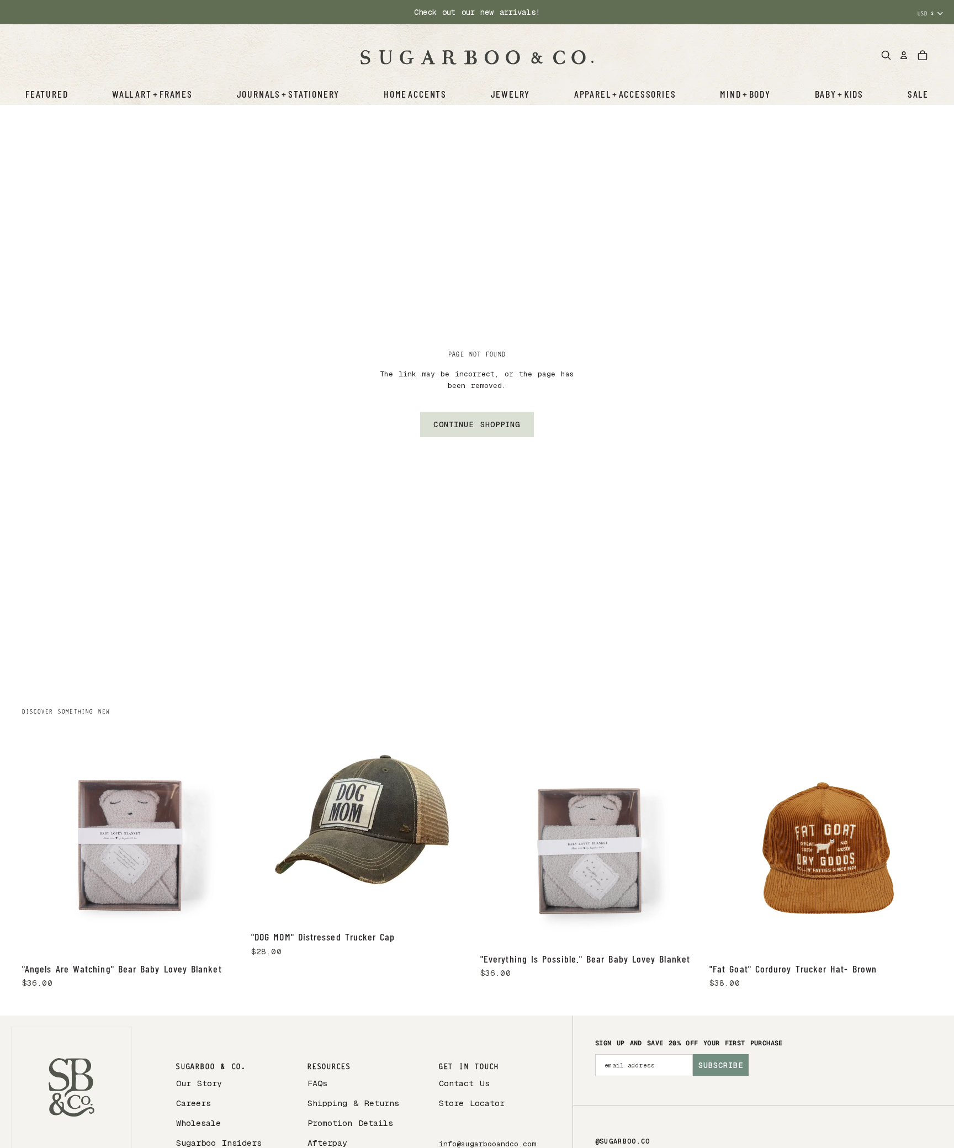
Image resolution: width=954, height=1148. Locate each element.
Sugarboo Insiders (219, 1143)
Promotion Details (350, 1123)
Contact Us (464, 1083)
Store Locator (472, 1103)
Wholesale (198, 1123)
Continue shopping (476, 424)
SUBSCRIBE (720, 1065)
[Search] (886, 55)
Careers (193, 1103)
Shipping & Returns (353, 1103)
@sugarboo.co (622, 1141)
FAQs (317, 1083)
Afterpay (327, 1143)
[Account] (903, 55)
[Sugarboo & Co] (477, 55)
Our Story (199, 1083)
